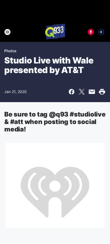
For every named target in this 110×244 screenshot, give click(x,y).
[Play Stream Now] (101, 32)
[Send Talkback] (91, 32)
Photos (10, 51)
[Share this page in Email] (92, 91)
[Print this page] (102, 91)
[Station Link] (55, 32)
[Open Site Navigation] (7, 32)
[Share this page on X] (81, 91)
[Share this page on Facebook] (71, 91)
